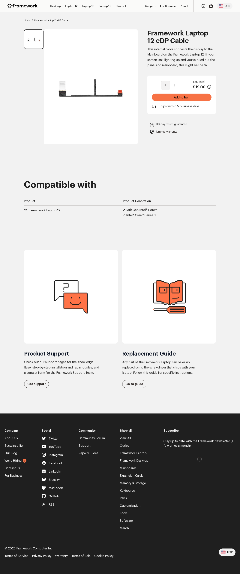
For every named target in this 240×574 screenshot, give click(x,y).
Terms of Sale (81, 555)
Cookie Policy (103, 555)
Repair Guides (88, 453)
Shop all (121, 6)
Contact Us (12, 468)
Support (150, 6)
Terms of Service (16, 555)
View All (125, 438)
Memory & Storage (133, 483)
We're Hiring (13, 460)
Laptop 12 (71, 6)
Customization (130, 505)
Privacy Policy (41, 555)
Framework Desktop (134, 460)
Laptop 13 (88, 6)
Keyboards (127, 490)
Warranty (61, 555)
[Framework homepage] (23, 6)
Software (126, 520)
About (184, 6)
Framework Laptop (133, 453)
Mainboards (128, 468)
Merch (124, 528)
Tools (124, 513)
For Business (168, 6)
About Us (11, 438)
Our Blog (10, 453)
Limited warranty (166, 132)
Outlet (124, 445)
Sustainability (13, 445)
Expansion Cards (131, 475)
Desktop (55, 6)
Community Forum (92, 438)
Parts (123, 498)
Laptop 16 (105, 6)
